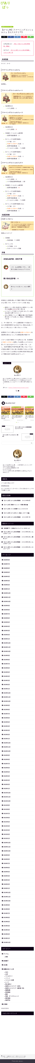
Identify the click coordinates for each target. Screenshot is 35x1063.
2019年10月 (7, 900)
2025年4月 (7, 626)
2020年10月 (7, 851)
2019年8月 (7, 909)
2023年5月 (7, 722)
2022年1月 (7, 788)
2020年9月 (7, 855)
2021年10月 (7, 801)
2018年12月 (7, 942)
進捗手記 (7, 1000)
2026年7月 (7, 564)
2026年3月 (7, 580)
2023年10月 (7, 701)
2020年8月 (7, 859)
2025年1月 (7, 639)
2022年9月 (7, 755)
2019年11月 (7, 896)
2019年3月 (7, 930)
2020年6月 (7, 867)
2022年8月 (7, 759)
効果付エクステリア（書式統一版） (15, 988)
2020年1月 (7, 888)
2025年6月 (7, 618)
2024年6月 (7, 668)
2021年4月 (7, 826)
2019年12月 (7, 892)
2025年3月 (7, 630)
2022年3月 (7, 780)
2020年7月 (7, 863)
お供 (6, 974)
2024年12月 (7, 643)
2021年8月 (7, 809)
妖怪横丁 (6, 960)
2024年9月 (7, 655)
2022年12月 (7, 743)
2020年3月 (7, 880)
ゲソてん (6, 954)
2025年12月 (7, 593)
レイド (7, 982)
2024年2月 (7, 684)
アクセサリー (9, 976)
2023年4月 (7, 726)
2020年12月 (7, 842)
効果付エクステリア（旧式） (7, 26)
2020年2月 (7, 884)
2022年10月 (7, 751)
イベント (7, 978)
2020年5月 (7, 871)
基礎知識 (7, 990)
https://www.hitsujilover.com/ (19, 387)
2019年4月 (7, 925)
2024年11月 (7, 647)
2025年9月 (7, 605)
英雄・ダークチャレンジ (12, 996)
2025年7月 (7, 614)
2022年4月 (7, 776)
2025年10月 (7, 601)
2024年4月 (7, 676)
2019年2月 (7, 934)
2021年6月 (7, 817)
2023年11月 (7, 697)
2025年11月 (7, 597)
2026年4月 (7, 576)
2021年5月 (7, 822)
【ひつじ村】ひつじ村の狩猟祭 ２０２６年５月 (16, 531)
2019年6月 (7, 917)
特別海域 (7, 992)
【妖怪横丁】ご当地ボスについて (12, 528)
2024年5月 (7, 672)
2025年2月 (7, 634)
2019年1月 (7, 938)
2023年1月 (7, 738)
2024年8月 (7, 659)
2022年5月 (7, 772)
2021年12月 (7, 792)
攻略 (6, 956)
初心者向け (8, 984)
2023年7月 (7, 713)
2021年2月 (7, 834)
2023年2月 (7, 734)
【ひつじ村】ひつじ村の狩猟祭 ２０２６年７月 (17, 517)
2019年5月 (7, 921)
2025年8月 (7, 609)
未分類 (5, 965)
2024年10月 (7, 651)
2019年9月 (7, 905)
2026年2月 (7, 584)
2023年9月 (7, 705)
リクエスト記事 (9, 980)
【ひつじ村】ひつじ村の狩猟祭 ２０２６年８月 (17, 500)
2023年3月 (7, 730)
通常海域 (7, 998)
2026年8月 (7, 560)
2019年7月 (7, 913)
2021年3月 (7, 830)
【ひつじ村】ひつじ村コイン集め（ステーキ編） (17, 513)
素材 (6, 994)
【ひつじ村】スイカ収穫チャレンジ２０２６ (16, 508)
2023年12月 (7, 693)
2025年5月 (7, 622)
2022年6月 (7, 767)
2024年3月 (7, 680)
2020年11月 (7, 846)
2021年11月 (7, 797)
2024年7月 (7, 663)
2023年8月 (7, 709)
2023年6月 (7, 718)
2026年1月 (7, 589)
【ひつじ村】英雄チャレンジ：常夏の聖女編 (16, 504)
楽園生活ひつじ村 (9, 969)
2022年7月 (7, 763)
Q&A (6, 972)
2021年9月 (7, 805)
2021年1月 (7, 838)
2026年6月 (7, 568)
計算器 (5, 1004)
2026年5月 (7, 572)
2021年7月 (7, 813)
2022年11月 (7, 747)
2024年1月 (7, 688)
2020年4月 (7, 876)
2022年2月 (7, 784)
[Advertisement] (23, 12)
